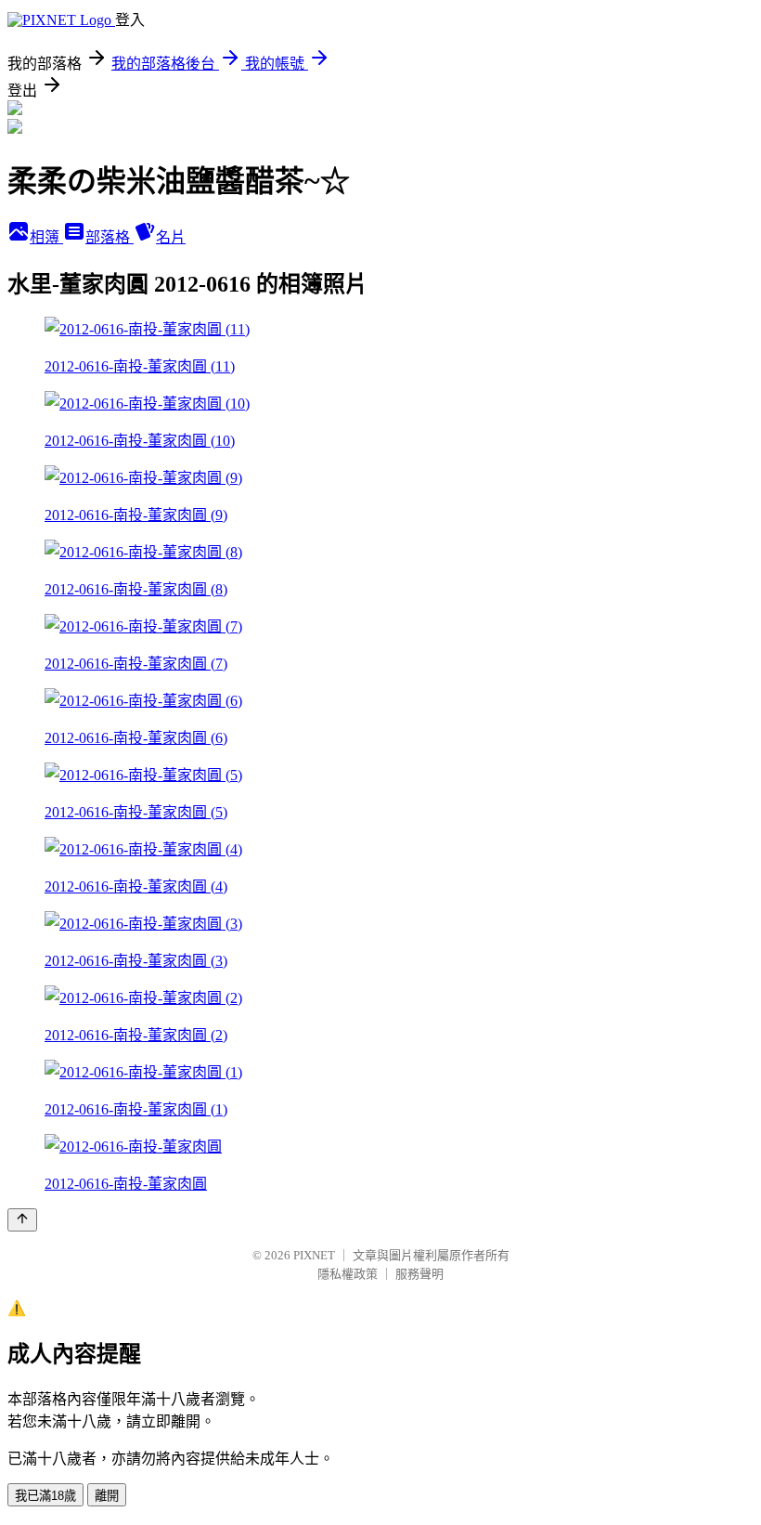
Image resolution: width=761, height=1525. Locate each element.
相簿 (46, 237)
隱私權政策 (347, 1274)
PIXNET (314, 1255)
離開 (107, 1496)
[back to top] (22, 1220)
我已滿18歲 (45, 1496)
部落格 (109, 237)
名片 (171, 237)
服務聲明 (419, 1274)
